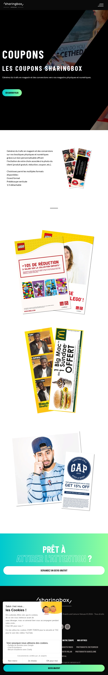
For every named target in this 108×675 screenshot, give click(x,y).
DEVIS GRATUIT (54, 668)
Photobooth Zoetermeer (87, 647)
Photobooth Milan (64, 651)
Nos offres (82, 640)
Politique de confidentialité (70, 662)
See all (64, 656)
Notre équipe (68, 640)
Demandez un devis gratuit (54, 570)
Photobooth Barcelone (85, 651)
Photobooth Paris (65, 647)
